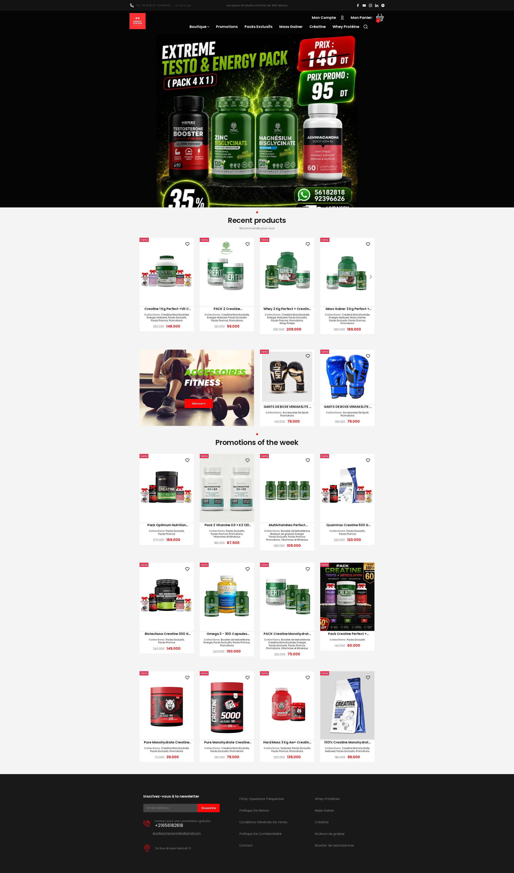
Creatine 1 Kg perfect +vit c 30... (166, 309)
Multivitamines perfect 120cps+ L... (287, 525)
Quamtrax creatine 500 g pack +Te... (347, 525)
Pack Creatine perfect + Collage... (347, 634)
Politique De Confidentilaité (260, 833)
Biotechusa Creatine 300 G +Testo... (166, 634)
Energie (151, 317)
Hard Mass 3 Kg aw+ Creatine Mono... (287, 742)
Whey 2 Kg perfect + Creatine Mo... (287, 309)
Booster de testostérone (295, 531)
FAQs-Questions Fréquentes (261, 799)
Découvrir (199, 403)
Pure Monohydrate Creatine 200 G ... (166, 742)
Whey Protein (287, 323)
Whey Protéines (327, 799)
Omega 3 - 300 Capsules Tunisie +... (227, 634)
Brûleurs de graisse (282, 534)
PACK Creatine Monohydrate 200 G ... (287, 634)
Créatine (322, 822)
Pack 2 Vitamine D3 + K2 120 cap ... (227, 525)
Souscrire (208, 808)
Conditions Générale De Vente (263, 822)
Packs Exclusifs (177, 317)
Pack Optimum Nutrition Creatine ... (166, 525)
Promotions (176, 320)
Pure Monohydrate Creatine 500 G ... (226, 742)
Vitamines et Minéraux (226, 536)
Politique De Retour (254, 810)
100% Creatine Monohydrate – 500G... (347, 742)
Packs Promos (159, 320)
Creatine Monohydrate (175, 314)
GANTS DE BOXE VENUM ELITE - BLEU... (347, 407)
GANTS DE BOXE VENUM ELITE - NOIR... (287, 407)
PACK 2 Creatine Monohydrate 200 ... (227, 309)
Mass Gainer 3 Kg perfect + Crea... (347, 309)
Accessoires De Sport (295, 412)
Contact (246, 845)
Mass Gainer (358, 317)
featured (162, 317)
